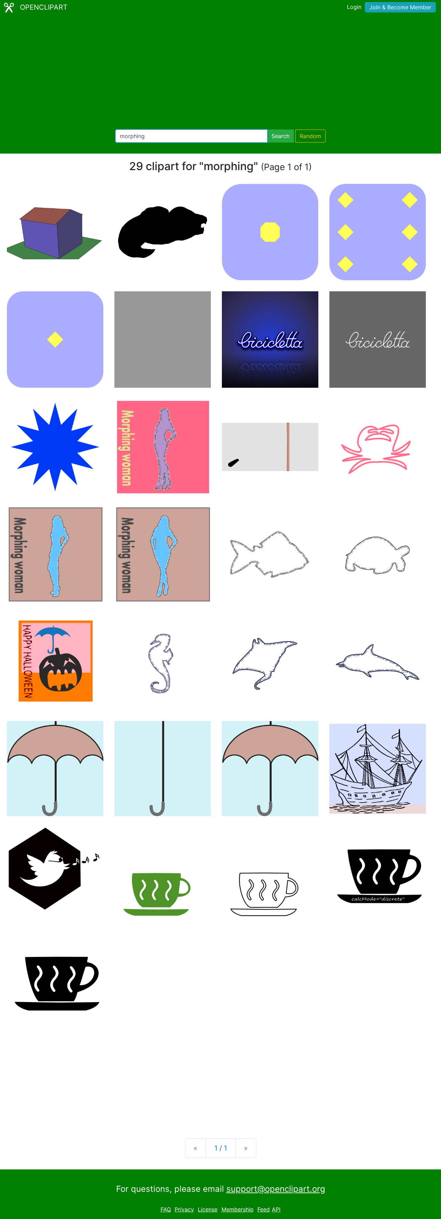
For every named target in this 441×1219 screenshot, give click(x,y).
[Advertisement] (220, 72)
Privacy (184, 1209)
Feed (263, 1209)
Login (354, 6)
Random (310, 136)
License (207, 1209)
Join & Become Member (400, 7)
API (276, 1209)
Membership (238, 1209)
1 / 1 (220, 1148)
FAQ (166, 1209)
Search (280, 136)
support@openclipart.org (275, 1189)
